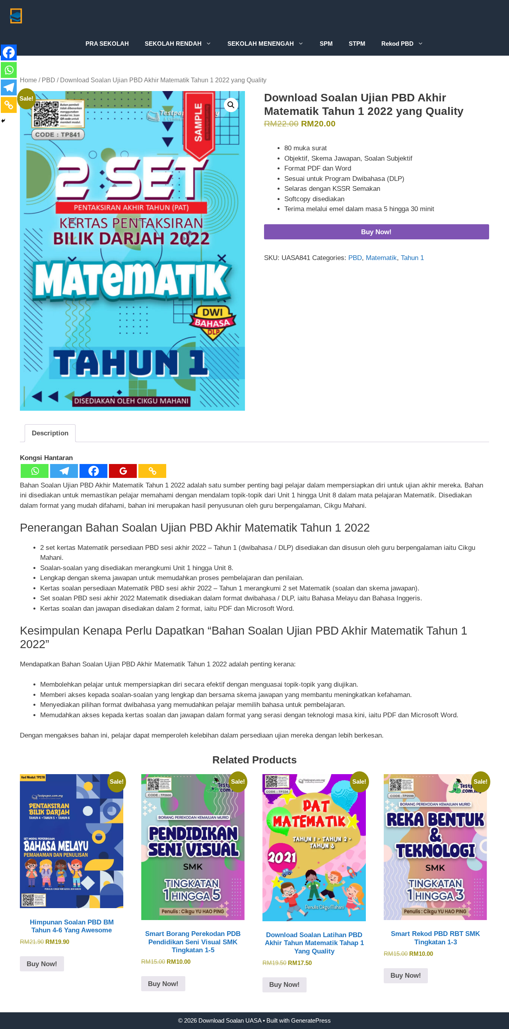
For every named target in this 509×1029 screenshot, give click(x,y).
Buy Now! (376, 232)
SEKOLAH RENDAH (173, 43)
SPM (326, 43)
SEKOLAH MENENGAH (260, 43)
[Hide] (3, 121)
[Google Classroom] (123, 471)
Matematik (381, 258)
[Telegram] (64, 471)
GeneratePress (311, 1020)
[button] (231, 105)
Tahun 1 (412, 258)
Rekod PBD (397, 43)
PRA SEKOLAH (107, 43)
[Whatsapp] (35, 471)
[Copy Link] (152, 471)
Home (28, 80)
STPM (357, 43)
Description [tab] (50, 433)
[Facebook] (93, 471)
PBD (48, 80)
